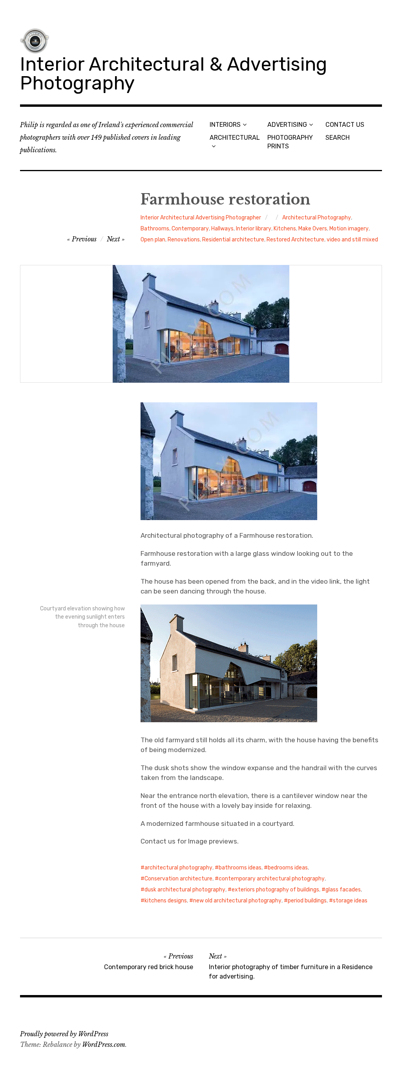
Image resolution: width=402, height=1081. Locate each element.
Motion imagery (349, 228)
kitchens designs (165, 900)
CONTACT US (344, 124)
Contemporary (190, 228)
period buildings (307, 900)
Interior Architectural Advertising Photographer (201, 217)
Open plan (153, 239)
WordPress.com (103, 1044)
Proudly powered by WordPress (64, 1034)
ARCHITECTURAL (235, 137)
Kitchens (285, 228)
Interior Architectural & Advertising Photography (173, 73)
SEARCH (337, 137)
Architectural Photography (316, 217)
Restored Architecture (295, 239)
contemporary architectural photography (272, 878)
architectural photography (178, 867)
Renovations (184, 239)
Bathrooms (155, 228)
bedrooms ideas (288, 867)
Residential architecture (233, 239)
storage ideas (350, 900)
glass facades (343, 889)
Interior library (253, 228)
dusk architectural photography (184, 889)
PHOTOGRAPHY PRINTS (290, 142)
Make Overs (312, 228)
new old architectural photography (237, 900)
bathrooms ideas (240, 867)
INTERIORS (225, 124)
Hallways (222, 228)
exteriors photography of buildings (275, 889)
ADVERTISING (287, 124)
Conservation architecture (178, 878)
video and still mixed (352, 239)
